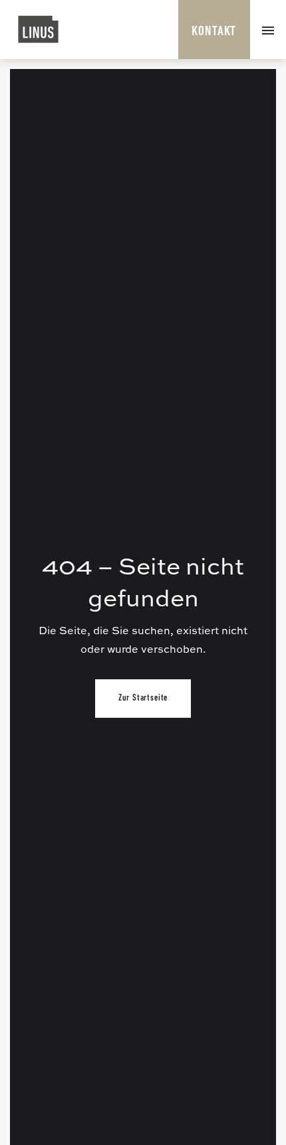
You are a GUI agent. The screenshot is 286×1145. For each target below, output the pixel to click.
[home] (39, 29)
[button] (268, 29)
